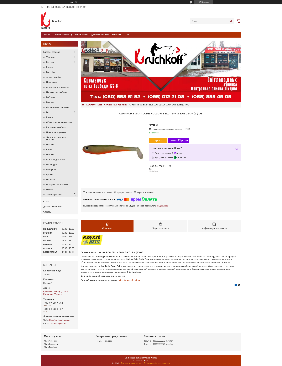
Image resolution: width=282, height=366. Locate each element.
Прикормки (51, 82)
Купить (158, 140)
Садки (49, 149)
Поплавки (51, 179)
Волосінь (50, 72)
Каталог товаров (61, 34)
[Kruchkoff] (46, 21)
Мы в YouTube (50, 341)
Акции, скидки (81, 34)
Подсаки (50, 144)
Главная (47, 34)
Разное (49, 117)
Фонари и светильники (57, 184)
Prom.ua (154, 358)
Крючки (49, 174)
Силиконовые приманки (115, 105)
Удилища (50, 57)
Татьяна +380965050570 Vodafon (158, 344)
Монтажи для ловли (55, 159)
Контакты (116, 34)
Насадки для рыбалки (56, 92)
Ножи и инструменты (56, 132)
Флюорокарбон (53, 77)
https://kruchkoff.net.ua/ (129, 280)
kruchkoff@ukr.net (58, 323)
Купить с (173, 140)
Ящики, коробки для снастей (56, 138)
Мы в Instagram (51, 344)
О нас (126, 34)
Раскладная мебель (56, 127)
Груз (48, 112)
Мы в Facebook (51, 347)
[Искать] (231, 21)
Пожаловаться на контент (131, 363)
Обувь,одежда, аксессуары (59, 122)
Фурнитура (51, 164)
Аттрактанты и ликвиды (57, 87)
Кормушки (51, 169)
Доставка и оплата (100, 34)
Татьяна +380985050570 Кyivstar (158, 341)
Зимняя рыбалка (54, 194)
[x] (239, 285)
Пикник (49, 189)
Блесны (50, 102)
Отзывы (47, 211)
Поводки (50, 154)
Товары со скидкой (103, 341)
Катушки (50, 62)
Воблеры (50, 97)
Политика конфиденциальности (157, 363)
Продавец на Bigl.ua (141, 361)
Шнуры (49, 67)
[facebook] (236, 285)
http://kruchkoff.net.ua (59, 320)
